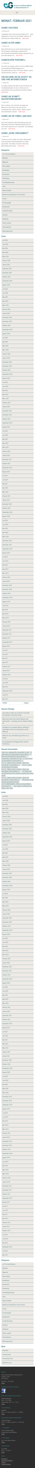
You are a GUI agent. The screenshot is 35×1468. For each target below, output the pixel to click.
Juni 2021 (5, 480)
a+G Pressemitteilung (8, 154)
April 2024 (5, 346)
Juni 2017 (5, 654)
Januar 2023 (6, 407)
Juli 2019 (5, 557)
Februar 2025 (6, 309)
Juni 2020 (5, 524)
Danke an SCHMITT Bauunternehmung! (11, 97)
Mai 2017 (5, 658)
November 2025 (7, 273)
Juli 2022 (5, 431)
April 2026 (5, 252)
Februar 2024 (6, 354)
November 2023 (7, 366)
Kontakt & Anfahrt (6, 1464)
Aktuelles (5, 158)
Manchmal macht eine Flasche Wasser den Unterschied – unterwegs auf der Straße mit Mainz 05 (17, 721)
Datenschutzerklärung (7, 1460)
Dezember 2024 (7, 317)
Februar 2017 (6, 666)
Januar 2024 (6, 358)
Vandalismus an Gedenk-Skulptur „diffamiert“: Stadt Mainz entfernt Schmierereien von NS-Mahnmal (15, 729)
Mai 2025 (5, 297)
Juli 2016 (5, 679)
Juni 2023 (5, 386)
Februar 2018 (6, 622)
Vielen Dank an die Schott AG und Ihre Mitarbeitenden (16, 78)
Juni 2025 (5, 293)
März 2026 (5, 256)
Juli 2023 (5, 382)
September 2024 (7, 329)
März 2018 (5, 618)
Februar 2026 (6, 260)
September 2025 (7, 281)
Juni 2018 (5, 605)
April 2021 (5, 488)
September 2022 (7, 423)
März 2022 (5, 447)
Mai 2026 (5, 248)
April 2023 (5, 394)
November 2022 (7, 415)
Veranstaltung (6, 227)
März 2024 (5, 350)
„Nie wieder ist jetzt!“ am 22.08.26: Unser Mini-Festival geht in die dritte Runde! (16, 714)
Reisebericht (6, 207)
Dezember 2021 (7, 459)
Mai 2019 (5, 565)
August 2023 (6, 378)
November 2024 (7, 321)
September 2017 (7, 642)
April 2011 (5, 699)
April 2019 (5, 569)
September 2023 (7, 374)
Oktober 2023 (6, 370)
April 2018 (5, 614)
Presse (4, 199)
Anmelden (5, 1350)
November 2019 (7, 545)
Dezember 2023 (7, 362)
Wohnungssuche (7, 231)
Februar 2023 (6, 403)
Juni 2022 (5, 435)
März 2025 (5, 305)
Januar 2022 (6, 455)
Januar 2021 (6, 500)
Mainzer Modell (6, 190)
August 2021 (6, 472)
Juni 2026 (5, 244)
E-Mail (3, 1383)
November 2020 (7, 504)
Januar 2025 (6, 313)
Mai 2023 (5, 390)
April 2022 (5, 443)
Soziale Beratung (7, 211)
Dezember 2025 (7, 269)
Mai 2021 (5, 484)
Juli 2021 (5, 476)
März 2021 (5, 492)
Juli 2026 (5, 240)
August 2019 (6, 553)
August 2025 (6, 285)
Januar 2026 (6, 265)
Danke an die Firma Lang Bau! (16, 116)
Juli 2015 (5, 695)
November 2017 (7, 634)
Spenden (5, 215)
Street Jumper (6, 223)
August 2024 (6, 334)
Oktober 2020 (6, 508)
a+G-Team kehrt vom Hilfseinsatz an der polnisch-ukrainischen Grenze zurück (17, 773)
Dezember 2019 (7, 541)
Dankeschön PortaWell (13, 60)
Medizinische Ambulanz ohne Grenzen (13, 194)
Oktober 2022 (6, 419)
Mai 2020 (5, 528)
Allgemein (5, 162)
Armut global (6, 166)
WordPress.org (6, 1363)
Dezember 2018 (7, 585)
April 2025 (5, 301)
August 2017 (6, 646)
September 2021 (7, 468)
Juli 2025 (5, 289)
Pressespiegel (6, 203)
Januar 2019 (6, 581)
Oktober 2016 (6, 675)
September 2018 (7, 597)
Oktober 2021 (6, 463)
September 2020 (7, 512)
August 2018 (6, 602)
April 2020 (5, 532)
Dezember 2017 (7, 630)
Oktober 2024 (6, 325)
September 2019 (7, 549)
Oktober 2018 (6, 593)
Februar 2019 (6, 577)
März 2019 (5, 573)
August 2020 (6, 516)
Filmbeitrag (5, 178)
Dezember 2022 (7, 411)
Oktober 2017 (6, 638)
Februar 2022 (6, 451)
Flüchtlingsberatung (8, 182)
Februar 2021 (6, 496)
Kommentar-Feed (7, 1358)
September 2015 (7, 691)
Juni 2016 (5, 683)
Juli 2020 (5, 520)
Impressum (4, 1458)
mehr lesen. (25, 38)
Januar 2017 (6, 670)
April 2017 (5, 662)
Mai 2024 (5, 342)
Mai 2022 (5, 439)
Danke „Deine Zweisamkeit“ (14, 133)
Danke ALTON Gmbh (10, 42)
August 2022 (6, 427)
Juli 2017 (5, 650)
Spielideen (5, 219)
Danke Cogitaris (9, 27)
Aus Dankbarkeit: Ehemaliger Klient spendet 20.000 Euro (15, 743)
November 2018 (7, 589)
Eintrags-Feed (6, 1354)
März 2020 (5, 537)
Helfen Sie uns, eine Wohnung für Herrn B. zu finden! (15, 737)
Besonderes (6, 174)
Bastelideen (5, 170)
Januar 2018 (6, 626)
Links (3, 186)
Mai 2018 (5, 610)
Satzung (3, 1462)
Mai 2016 (5, 687)
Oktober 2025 (6, 277)
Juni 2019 (5, 561)
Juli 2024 (5, 338)
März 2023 (5, 398)
